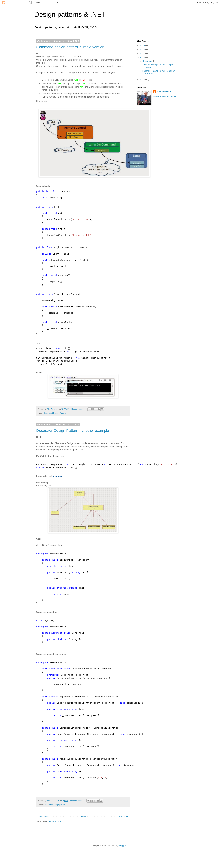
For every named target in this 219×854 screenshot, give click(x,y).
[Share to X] (95, 409)
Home (83, 816)
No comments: (77, 409)
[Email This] (89, 409)
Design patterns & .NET (70, 14)
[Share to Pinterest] (102, 409)
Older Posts (123, 816)
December (147, 61)
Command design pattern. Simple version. (70, 47)
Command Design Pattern (55, 413)
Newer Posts (43, 816)
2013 (142, 79)
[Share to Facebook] (99, 409)
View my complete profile (164, 96)
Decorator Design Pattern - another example (72, 430)
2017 (142, 53)
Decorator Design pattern (54, 805)
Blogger (122, 846)
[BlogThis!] (92, 409)
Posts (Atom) (55, 821)
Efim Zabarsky (164, 91)
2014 (142, 57)
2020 (142, 45)
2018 (142, 49)
